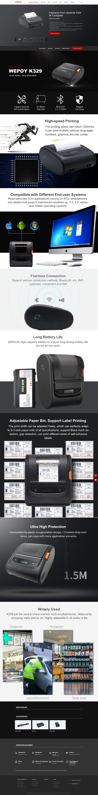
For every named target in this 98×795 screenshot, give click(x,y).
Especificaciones (65, 48)
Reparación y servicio (56, 786)
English (82, 2)
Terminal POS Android (20, 783)
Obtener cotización (54, 33)
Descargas (50, 48)
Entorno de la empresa (35, 783)
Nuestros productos (34, 2)
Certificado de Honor (35, 785)
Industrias (43, 2)
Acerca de (55, 2)
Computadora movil (20, 781)
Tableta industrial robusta (21, 786)
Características (42, 48)
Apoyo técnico (55, 785)
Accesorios (57, 48)
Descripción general (56, 781)
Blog (61, 2)
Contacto (66, 2)
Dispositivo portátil (20, 785)
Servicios (73, 2)
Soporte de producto (56, 783)
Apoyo (49, 2)
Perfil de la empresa (35, 781)
